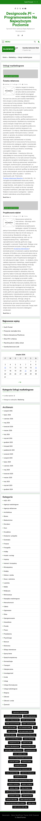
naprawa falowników (29, 739)
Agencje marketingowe (11, 504)
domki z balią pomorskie (12, 720)
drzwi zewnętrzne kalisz (25, 727)
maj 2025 (7, 470)
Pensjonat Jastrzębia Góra (24, 2)
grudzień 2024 (8, 489)
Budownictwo (8, 520)
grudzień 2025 (8, 442)
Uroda (6, 677)
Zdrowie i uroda (9, 701)
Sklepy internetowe (10, 650)
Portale (6, 626)
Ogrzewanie (7, 610)
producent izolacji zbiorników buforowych (20, 757)
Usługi (6, 681)
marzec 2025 (8, 477)
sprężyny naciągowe (27, 784)
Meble (6, 587)
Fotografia (7, 548)
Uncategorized (8, 673)
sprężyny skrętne (14, 788)
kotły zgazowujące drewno (26, 731)
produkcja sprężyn (26, 761)
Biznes (6, 516)
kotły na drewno (12, 731)
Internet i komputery (10, 563)
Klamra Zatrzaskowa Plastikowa (14, 335)
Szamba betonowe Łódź (11, 347)
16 (36, 368)
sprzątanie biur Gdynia (20, 776)
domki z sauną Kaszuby (29, 723)
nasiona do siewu (27, 742)
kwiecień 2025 (8, 474)
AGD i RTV (7, 500)
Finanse (6, 544)
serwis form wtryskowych (27, 773)
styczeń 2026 (8, 438)
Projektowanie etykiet (11, 213)
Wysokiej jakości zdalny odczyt (14, 343)
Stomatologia (8, 661)
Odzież (6, 606)
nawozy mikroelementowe (12, 746)
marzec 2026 (8, 430)
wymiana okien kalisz (11, 799)
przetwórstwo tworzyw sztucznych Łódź (20, 769)
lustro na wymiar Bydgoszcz (13, 739)
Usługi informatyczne (10, 685)
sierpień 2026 (8, 411)
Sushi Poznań (8, 327)
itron (35, 727)
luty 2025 (7, 481)
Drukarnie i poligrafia (10, 536)
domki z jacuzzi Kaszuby (28, 720)
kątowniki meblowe (10, 735)
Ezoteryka (7, 540)
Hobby (6, 551)
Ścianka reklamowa (11, 81)
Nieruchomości (9, 602)
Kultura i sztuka (9, 575)
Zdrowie (6, 697)
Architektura (8, 512)
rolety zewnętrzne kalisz (12, 773)
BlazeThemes (21, 817)
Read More (6, 197)
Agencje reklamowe (10, 508)
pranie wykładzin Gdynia (20, 754)
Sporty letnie (8, 653)
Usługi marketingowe (11, 76)
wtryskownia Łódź (27, 795)
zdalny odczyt (31, 803)
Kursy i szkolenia (9, 579)
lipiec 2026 (7, 415)
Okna (5, 614)
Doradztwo (7, 532)
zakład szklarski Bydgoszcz (27, 799)
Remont (6, 642)
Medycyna (7, 591)
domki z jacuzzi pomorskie (12, 723)
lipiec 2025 (7, 462)
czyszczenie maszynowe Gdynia (13, 716)
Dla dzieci (7, 524)
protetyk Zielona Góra (20, 765)
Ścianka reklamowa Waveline (13, 178)
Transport (7, 665)
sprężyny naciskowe (13, 784)
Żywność (7, 704)
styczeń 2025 (8, 485)
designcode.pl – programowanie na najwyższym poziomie (20, 19)
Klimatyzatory (8, 567)
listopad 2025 (8, 446)
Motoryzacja (8, 595)
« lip (19, 382)
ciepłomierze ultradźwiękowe (20, 712)
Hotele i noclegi (9, 555)
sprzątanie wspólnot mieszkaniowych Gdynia (20, 780)
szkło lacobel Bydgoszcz (12, 792)
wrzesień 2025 (8, 454)
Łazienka (7, 583)
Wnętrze (6, 693)
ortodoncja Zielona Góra (28, 746)
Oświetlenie (7, 622)
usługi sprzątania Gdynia (28, 792)
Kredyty (6, 571)
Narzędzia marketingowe (12, 599)
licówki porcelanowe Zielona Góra (26, 735)
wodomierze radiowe (14, 795)
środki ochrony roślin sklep (20, 807)
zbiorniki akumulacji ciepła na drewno (15, 803)
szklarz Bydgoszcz (26, 788)
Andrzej (7, 84)
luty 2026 (7, 434)
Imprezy (6, 559)
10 (5, 368)
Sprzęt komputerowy (10, 657)
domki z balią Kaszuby (30, 716)
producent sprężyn (14, 761)
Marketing (21, 400)
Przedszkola (8, 634)
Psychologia (8, 638)
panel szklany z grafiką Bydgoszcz (13, 750)
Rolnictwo (7, 646)
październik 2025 (9, 450)
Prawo (6, 630)
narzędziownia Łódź (14, 742)
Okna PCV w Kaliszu (10, 339)
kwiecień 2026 (8, 426)
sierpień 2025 (8, 458)
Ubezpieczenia (8, 669)
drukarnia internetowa (21, 249)
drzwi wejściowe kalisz (10, 727)
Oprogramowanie (9, 618)
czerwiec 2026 (8, 419)
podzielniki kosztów (30, 750)
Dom (5, 528)
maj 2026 (7, 423)
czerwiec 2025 (8, 466)
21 (26, 371)
